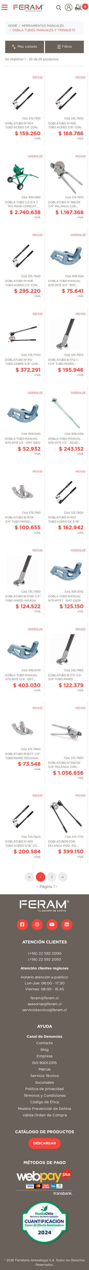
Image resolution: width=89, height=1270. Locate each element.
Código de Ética (44, 1102)
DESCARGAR (44, 1143)
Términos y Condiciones (44, 1096)
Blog (45, 1050)
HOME (12, 25)
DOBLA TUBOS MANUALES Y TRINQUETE (44, 30)
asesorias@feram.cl (45, 1004)
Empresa (44, 1056)
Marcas (45, 1069)
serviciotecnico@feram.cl (44, 1010)
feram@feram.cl (44, 998)
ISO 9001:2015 (44, 1063)
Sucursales (44, 1082)
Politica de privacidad (44, 1089)
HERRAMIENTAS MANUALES (43, 25)
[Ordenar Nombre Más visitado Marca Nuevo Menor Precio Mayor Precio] (24, 47)
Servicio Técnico (44, 1076)
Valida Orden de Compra (44, 1115)
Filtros (66, 46)
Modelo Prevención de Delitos (44, 1109)
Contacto (44, 1043)
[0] (78, 7)
